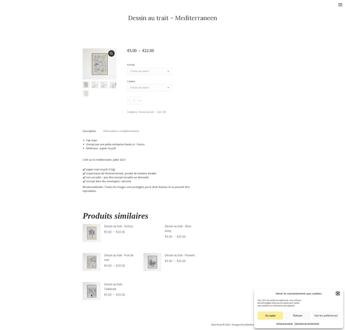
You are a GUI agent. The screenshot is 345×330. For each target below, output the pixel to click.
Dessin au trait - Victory (118, 226)
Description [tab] (89, 131)
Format (131, 64)
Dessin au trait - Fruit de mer (119, 258)
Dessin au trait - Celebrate (113, 287)
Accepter (270, 315)
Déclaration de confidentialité (307, 323)
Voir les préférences (326, 315)
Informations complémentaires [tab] (121, 131)
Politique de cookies (284, 323)
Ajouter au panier (162, 100)
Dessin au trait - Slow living (178, 229)
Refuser (297, 315)
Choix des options (116, 241)
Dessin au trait (146, 112)
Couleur (131, 81)
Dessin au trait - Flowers (180, 255)
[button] (338, 293)
